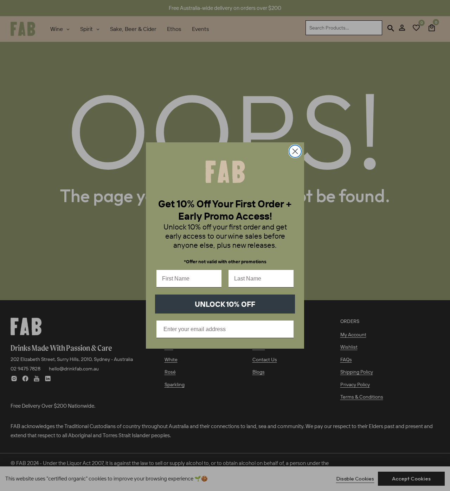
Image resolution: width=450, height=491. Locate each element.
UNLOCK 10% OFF (225, 304)
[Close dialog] (295, 151)
